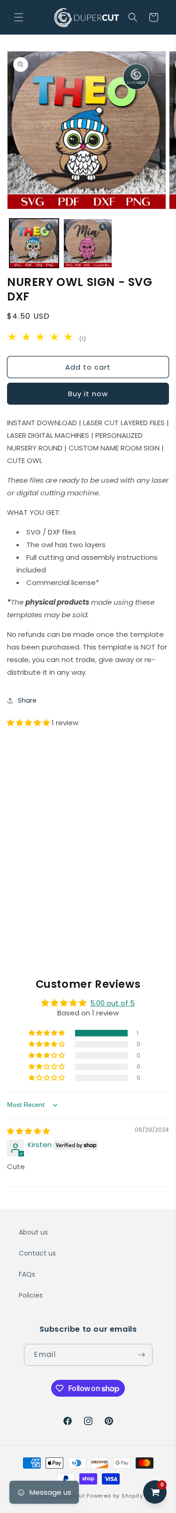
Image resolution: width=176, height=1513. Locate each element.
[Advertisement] (88, 822)
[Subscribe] (141, 1355)
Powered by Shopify (114, 1495)
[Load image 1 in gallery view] (34, 243)
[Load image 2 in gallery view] (88, 243)
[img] (28, 1131)
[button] (18, 17)
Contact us (37, 1253)
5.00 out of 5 (112, 1003)
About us (33, 1232)
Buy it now (88, 394)
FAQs (27, 1274)
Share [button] (27, 700)
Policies (31, 1295)
